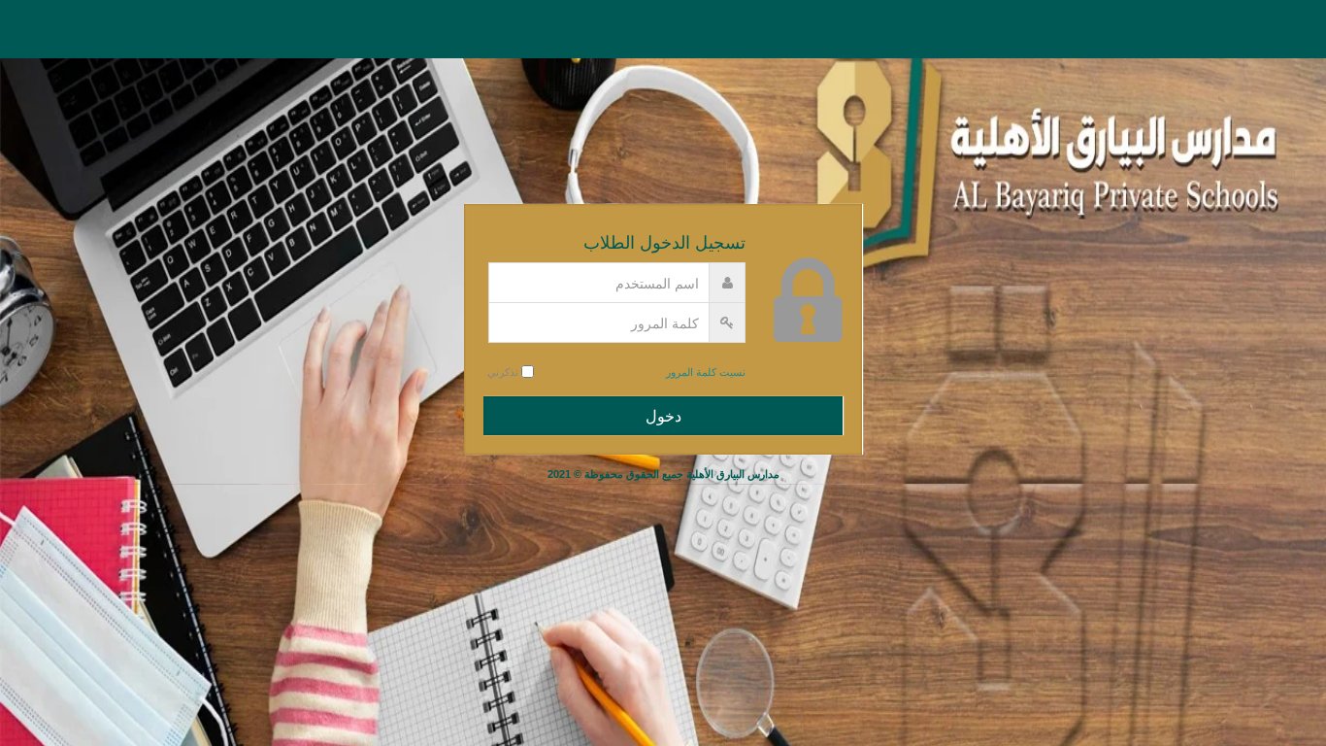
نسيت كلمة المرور (706, 372)
